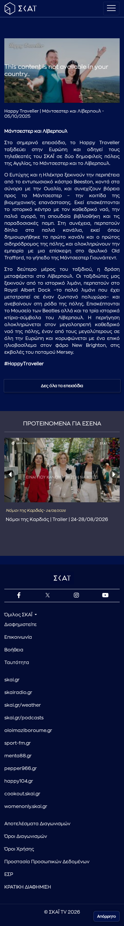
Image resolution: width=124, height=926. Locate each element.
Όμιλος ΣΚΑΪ (18, 615)
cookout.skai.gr (22, 794)
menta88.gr (18, 756)
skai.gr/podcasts (24, 718)
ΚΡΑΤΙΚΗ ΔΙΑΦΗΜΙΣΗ (27, 887)
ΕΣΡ (8, 874)
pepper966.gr (20, 768)
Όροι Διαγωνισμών (25, 836)
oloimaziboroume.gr (28, 730)
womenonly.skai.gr (25, 806)
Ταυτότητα (16, 662)
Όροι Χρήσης (19, 849)
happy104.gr (18, 781)
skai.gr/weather (22, 705)
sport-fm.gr (17, 743)
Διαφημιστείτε (20, 624)
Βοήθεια (13, 650)
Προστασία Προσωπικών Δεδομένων (46, 862)
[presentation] (10, 474)
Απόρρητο (106, 916)
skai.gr (12, 680)
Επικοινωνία (18, 637)
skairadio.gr (18, 692)
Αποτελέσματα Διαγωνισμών (37, 824)
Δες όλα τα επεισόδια (62, 386)
